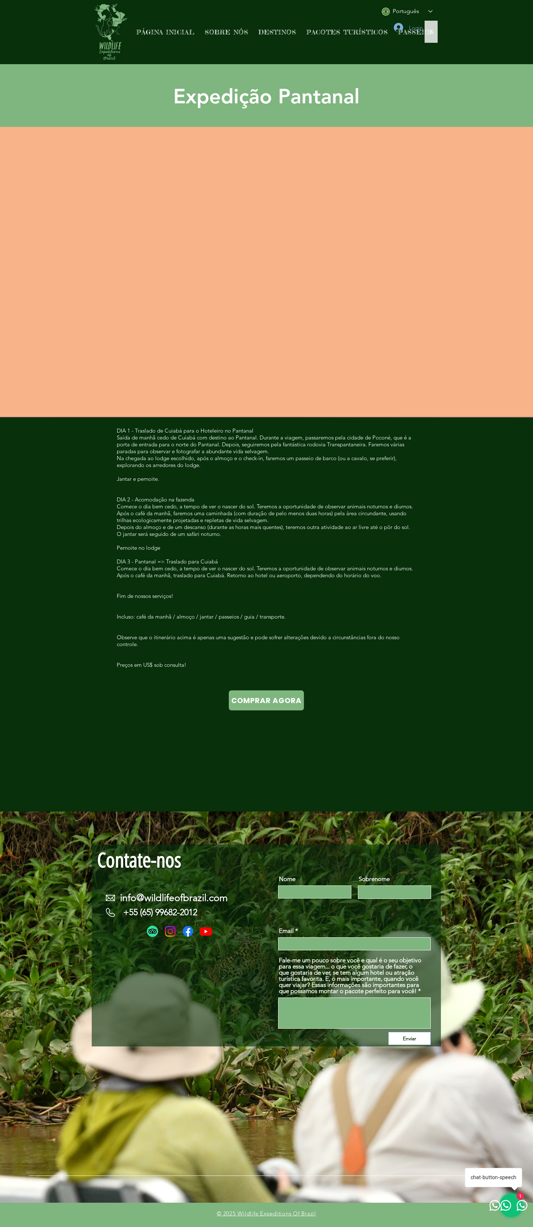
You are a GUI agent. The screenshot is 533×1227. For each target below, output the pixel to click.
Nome (287, 879)
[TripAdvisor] (152, 931)
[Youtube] (206, 931)
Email (286, 931)
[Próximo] (492, 272)
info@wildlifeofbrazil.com (174, 898)
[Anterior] (40, 272)
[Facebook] (188, 931)
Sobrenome (374, 879)
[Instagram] (170, 931)
